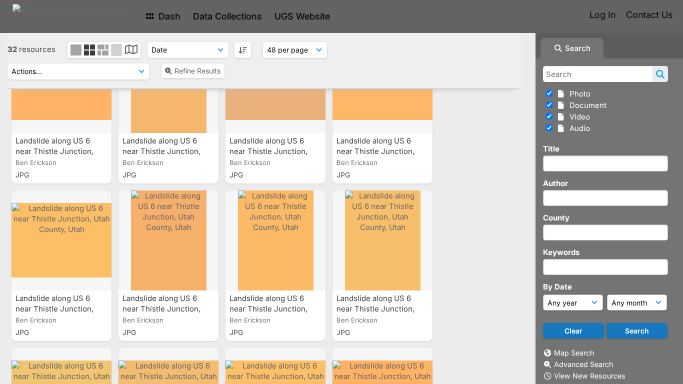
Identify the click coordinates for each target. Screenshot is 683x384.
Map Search (574, 352)
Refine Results (197, 70)
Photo (578, 93)
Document (586, 105)
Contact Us (649, 15)
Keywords (561, 252)
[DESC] (242, 50)
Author (555, 183)
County (556, 217)
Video (578, 117)
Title (551, 149)
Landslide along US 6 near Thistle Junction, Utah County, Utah (55, 151)
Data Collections (227, 16)
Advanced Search (583, 364)
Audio (578, 128)
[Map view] (131, 51)
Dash (168, 16)
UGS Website (302, 16)
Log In (603, 15)
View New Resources (590, 376)
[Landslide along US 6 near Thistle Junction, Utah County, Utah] (62, 240)
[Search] (660, 74)
